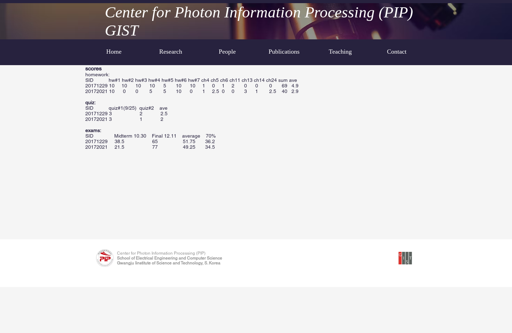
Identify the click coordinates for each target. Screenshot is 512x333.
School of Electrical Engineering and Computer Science (169, 258)
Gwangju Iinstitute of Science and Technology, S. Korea (168, 263)
